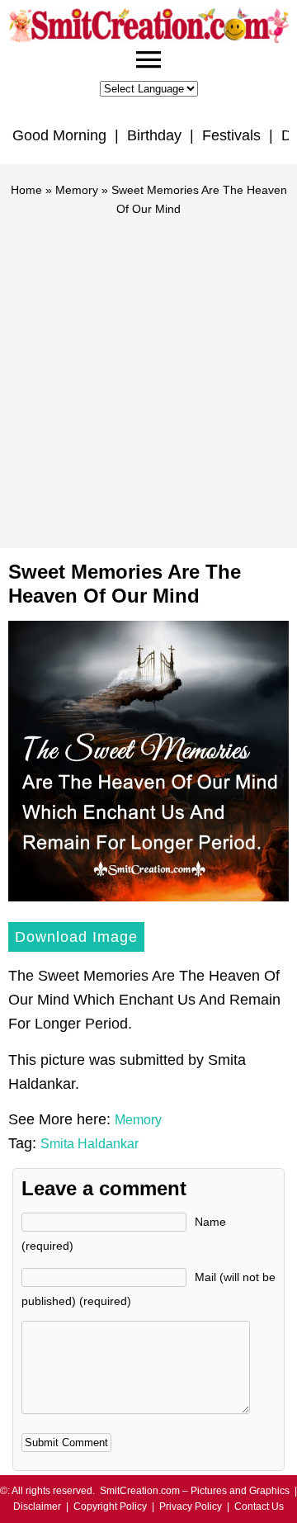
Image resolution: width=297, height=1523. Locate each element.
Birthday (154, 135)
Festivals (231, 135)
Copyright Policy (110, 1506)
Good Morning (59, 135)
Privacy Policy (190, 1506)
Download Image (76, 937)
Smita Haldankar (89, 1144)
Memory (76, 189)
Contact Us (259, 1506)
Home (26, 189)
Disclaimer (37, 1506)
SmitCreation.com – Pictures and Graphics (195, 1491)
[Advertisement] (148, 374)
